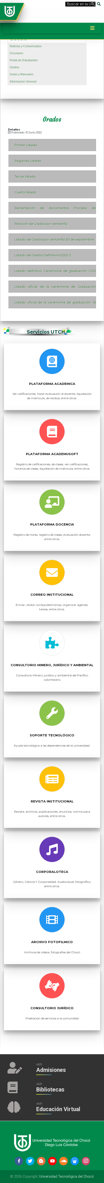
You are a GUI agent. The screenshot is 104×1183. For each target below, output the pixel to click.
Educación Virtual (58, 1109)
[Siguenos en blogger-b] (41, 1161)
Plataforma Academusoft (52, 454)
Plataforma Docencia (52, 524)
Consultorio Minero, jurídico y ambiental (52, 665)
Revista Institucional (52, 801)
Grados (14, 67)
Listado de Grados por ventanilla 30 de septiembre (54, 239)
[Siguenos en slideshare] (75, 1161)
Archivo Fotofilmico (52, 942)
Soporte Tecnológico (52, 735)
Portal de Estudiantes (24, 60)
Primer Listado (26, 145)
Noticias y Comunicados (26, 46)
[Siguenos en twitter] (30, 1161)
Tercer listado (25, 176)
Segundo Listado (28, 161)
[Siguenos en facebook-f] (19, 1161)
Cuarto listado (26, 192)
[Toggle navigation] (92, 28)
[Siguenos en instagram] (86, 1161)
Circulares (16, 53)
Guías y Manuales (21, 74)
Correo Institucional (52, 594)
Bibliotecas (50, 1089)
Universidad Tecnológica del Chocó (66, 1177)
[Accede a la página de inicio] (10, 11)
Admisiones (51, 1070)
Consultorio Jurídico (52, 1008)
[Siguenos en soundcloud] (63, 1161)
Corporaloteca (52, 872)
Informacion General (23, 81)
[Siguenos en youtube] (52, 1161)
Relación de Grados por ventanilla (41, 224)
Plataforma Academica (52, 384)
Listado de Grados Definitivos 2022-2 (43, 255)
